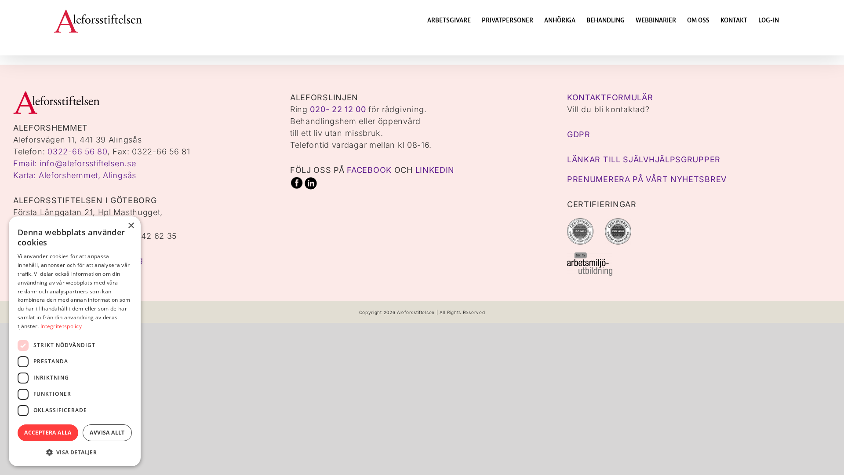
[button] (75, 452)
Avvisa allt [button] (107, 432)
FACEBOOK (369, 170)
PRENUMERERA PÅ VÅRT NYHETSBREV (647, 179)
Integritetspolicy (61, 326)
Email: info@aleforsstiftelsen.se (74, 163)
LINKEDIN (435, 170)
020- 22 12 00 (338, 109)
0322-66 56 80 (77, 151)
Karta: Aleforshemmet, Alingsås (74, 175)
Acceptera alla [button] (48, 432)
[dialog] (75, 341)
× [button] (130, 226)
